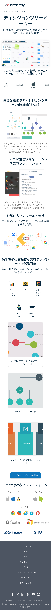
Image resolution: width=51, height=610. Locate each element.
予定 (25, 551)
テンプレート (25, 562)
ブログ (25, 567)
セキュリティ (39, 600)
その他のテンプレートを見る (25, 475)
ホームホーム (25, 546)
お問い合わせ (25, 582)
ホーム (5, 11)
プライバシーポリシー (23, 600)
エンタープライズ (25, 577)
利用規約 (9, 600)
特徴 (25, 556)
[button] (43, 5)
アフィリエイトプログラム (25, 572)
